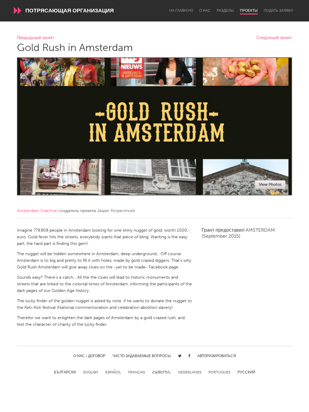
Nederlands (189, 372)
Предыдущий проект (35, 38)
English (90, 372)
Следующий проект (274, 38)
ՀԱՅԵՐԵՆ (161, 372)
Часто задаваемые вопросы (142, 356)
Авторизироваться (216, 356)
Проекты (249, 10)
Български (65, 372)
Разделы (225, 10)
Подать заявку (278, 10)
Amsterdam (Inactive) (37, 210)
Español (113, 372)
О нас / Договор (89, 356)
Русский (246, 372)
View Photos (270, 184)
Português (219, 372)
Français (136, 372)
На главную (181, 10)
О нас (205, 10)
